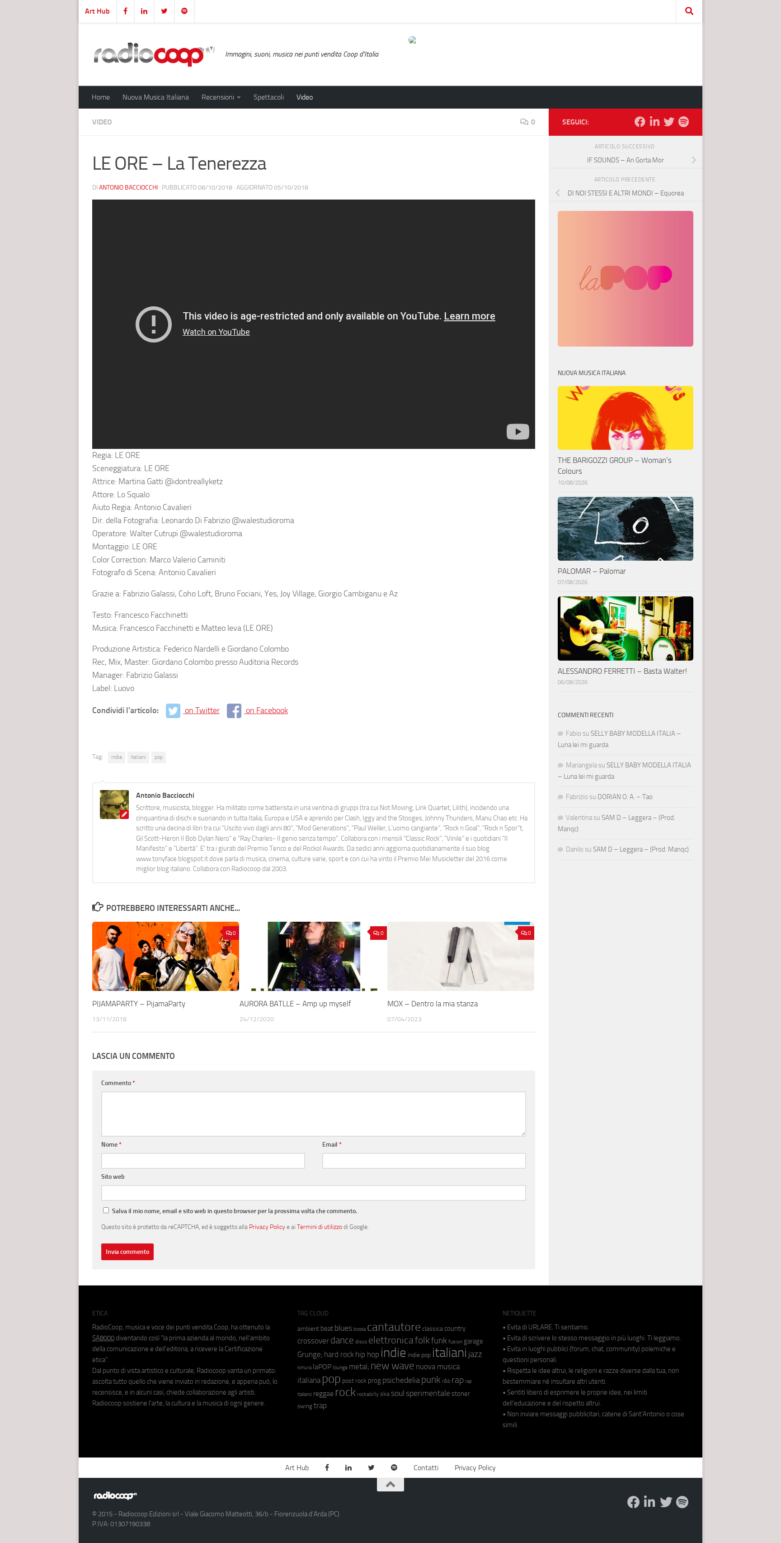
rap (458, 1380)
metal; (359, 1366)
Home (101, 97)
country (455, 1328)
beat (326, 1328)
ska (385, 1394)
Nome (111, 1144)
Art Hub (97, 11)
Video (304, 97)
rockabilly (368, 1394)
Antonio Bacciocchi (128, 187)
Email (332, 1144)
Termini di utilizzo (319, 1226)
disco (361, 1341)
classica (432, 1329)
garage (473, 1341)
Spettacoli (269, 97)
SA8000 (103, 1338)
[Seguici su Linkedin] (654, 121)
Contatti (426, 1467)
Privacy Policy (267, 1226)
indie (116, 757)
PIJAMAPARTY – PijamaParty (138, 1003)
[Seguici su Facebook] (640, 121)
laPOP (322, 1367)
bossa (359, 1329)
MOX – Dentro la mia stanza (432, 1003)
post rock (354, 1380)
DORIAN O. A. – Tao (625, 797)
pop (159, 757)
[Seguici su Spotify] (683, 121)
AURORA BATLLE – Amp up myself (295, 1003)
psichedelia (401, 1380)
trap (320, 1405)
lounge (340, 1367)
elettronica (391, 1340)
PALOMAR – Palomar (592, 571)
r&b (446, 1380)
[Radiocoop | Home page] (154, 54)
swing (304, 1406)
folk (422, 1340)
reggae (323, 1393)
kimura (304, 1368)
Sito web (113, 1177)
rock (345, 1392)
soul (398, 1393)
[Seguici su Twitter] (668, 121)
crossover (313, 1340)
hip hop (367, 1354)
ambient (308, 1329)
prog (374, 1380)
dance (342, 1340)
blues (343, 1328)
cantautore (394, 1327)
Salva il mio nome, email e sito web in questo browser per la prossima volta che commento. (234, 1211)
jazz (475, 1354)
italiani (138, 757)
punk (431, 1379)
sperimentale (428, 1393)
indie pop (419, 1355)
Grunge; (310, 1354)
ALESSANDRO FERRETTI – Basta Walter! (622, 671)
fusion (455, 1341)
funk (439, 1341)
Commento (118, 1083)
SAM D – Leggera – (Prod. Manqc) (641, 849)
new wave (392, 1366)
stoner (461, 1394)
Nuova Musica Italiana (155, 97)
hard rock (339, 1354)
